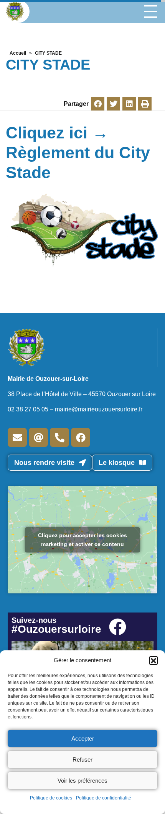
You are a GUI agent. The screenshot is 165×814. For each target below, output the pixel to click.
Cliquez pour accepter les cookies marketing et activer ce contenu (82, 539)
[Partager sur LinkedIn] (129, 103)
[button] (153, 660)
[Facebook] (80, 437)
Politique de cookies (51, 798)
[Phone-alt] (59, 437)
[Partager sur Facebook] (97, 103)
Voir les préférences (82, 780)
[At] (38, 437)
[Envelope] (17, 437)
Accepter (82, 738)
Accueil (18, 53)
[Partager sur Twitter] (113, 103)
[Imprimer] (145, 103)
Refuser (82, 759)
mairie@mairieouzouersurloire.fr (98, 409)
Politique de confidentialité (103, 798)
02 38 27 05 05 (28, 409)
